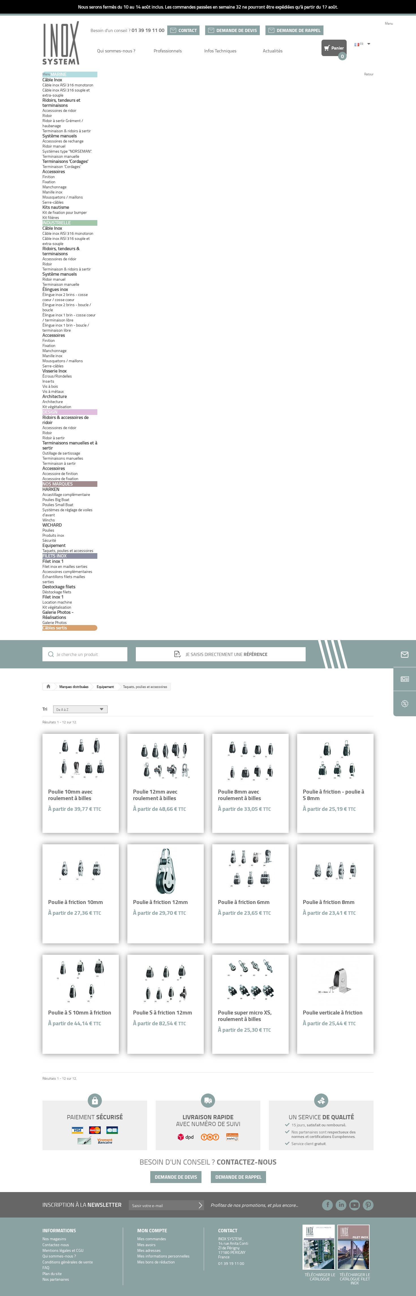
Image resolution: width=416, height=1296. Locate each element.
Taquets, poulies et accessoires (67, 550)
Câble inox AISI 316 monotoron (67, 85)
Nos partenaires (55, 1279)
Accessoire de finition (60, 473)
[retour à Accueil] (48, 686)
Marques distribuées (74, 686)
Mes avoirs (146, 1244)
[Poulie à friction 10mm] (80, 870)
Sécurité (49, 540)
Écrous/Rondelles (57, 376)
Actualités (272, 51)
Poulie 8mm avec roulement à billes (239, 794)
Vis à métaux (53, 391)
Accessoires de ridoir (59, 110)
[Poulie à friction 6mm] (250, 870)
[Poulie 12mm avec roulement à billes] (165, 760)
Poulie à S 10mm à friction (79, 1012)
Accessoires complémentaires (67, 571)
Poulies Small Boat (57, 504)
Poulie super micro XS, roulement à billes (245, 1015)
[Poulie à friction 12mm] (165, 870)
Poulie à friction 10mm (75, 902)
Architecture (52, 401)
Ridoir (47, 115)
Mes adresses (149, 1250)
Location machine (57, 602)
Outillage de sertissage (61, 453)
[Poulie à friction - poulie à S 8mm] (335, 760)
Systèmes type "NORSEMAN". (67, 151)
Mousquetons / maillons (62, 197)
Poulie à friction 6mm (244, 902)
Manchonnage (54, 186)
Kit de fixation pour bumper (64, 212)
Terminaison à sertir (59, 463)
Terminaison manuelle (60, 156)
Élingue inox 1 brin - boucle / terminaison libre (65, 327)
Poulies (48, 530)
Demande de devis (236, 30)
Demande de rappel (299, 30)
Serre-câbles (53, 202)
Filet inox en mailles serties (64, 566)
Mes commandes (151, 1239)
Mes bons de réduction (156, 1262)
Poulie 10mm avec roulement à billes (70, 794)
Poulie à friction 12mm (160, 902)
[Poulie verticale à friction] (335, 981)
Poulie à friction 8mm (329, 902)
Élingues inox (55, 289)
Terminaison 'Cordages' (61, 166)
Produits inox (53, 535)
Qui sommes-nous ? (116, 51)
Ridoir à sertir (53, 437)
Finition (48, 176)
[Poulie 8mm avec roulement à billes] (250, 760)
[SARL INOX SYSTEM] (60, 43)
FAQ (45, 1267)
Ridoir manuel (53, 146)
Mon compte (152, 1230)
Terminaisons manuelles (62, 458)
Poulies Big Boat (55, 499)
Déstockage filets (56, 591)
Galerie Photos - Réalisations (58, 614)
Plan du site (52, 1273)
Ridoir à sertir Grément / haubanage (62, 123)
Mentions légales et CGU (62, 1250)
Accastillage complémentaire (66, 494)
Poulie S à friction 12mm (162, 1012)
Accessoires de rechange (62, 141)
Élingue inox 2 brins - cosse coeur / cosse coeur (65, 297)
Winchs (48, 520)
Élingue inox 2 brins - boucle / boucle (66, 307)
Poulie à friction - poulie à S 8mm (333, 794)
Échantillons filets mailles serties (63, 579)
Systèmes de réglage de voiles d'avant (67, 512)
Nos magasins (54, 1239)
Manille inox (52, 192)
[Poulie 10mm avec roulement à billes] (80, 760)
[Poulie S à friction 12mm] (165, 981)
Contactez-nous (55, 1244)
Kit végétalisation (56, 607)
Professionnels (168, 51)
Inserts (48, 381)
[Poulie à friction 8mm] (335, 870)
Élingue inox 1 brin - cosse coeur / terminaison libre (69, 317)
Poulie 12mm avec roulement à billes (155, 794)
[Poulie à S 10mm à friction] (80, 981)
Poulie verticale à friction (333, 1012)
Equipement (105, 686)
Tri (44, 708)
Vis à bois (50, 386)
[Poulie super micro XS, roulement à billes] (250, 981)
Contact (188, 30)
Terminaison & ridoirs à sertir (66, 130)
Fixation (48, 181)
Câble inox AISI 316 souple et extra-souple (66, 92)
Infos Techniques (220, 51)
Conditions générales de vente (67, 1262)
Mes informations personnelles (163, 1256)
